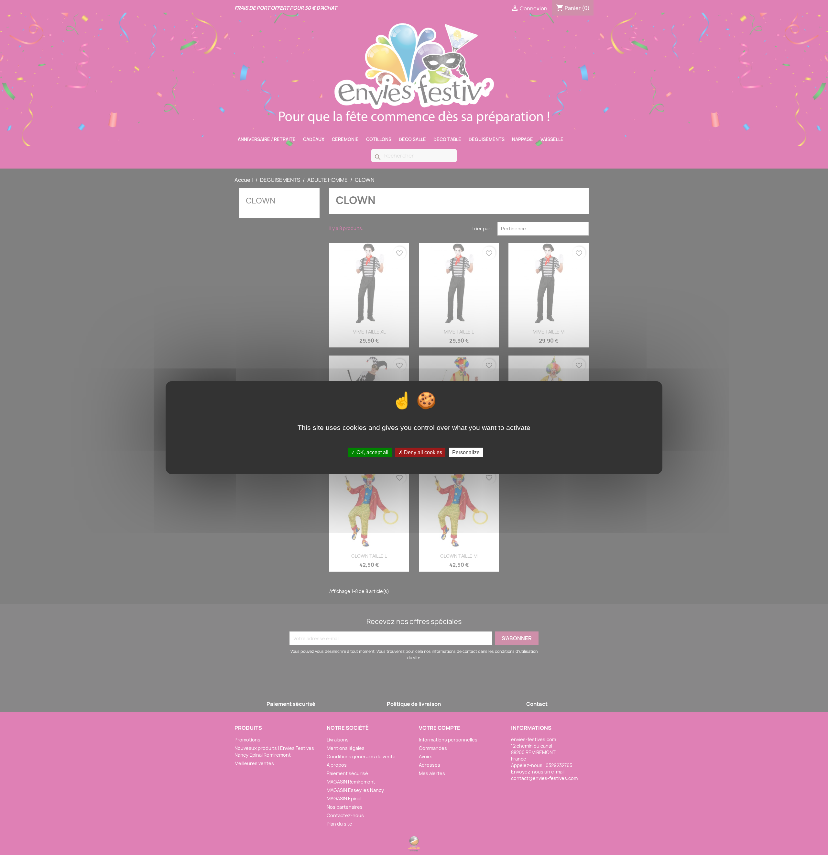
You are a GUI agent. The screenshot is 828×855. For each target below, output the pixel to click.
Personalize (466, 452)
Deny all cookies (422, 452)
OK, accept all (371, 452)
